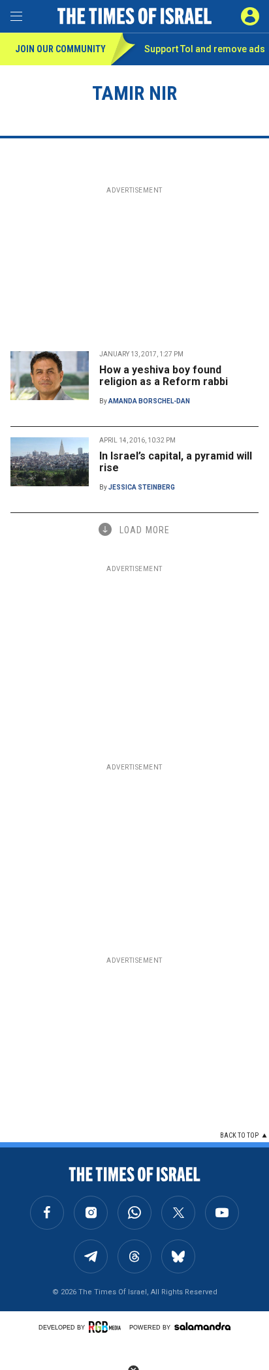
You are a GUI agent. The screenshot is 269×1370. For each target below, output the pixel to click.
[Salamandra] (202, 1326)
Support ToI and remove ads (204, 49)
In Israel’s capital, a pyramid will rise (175, 462)
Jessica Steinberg (141, 487)
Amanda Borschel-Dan (149, 401)
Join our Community (60, 49)
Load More (144, 530)
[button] (250, 16)
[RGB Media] (107, 1327)
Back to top (239, 1135)
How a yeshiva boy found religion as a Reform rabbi (163, 376)
